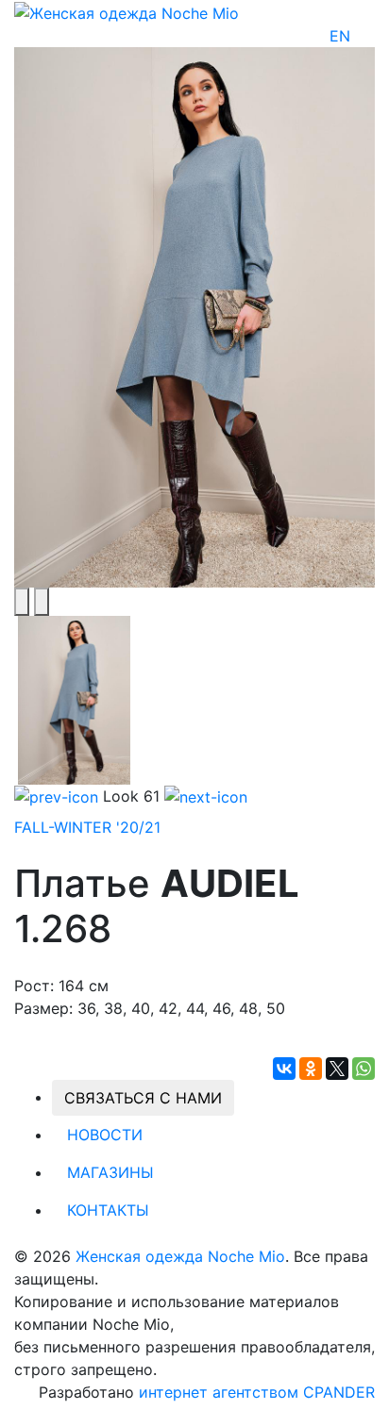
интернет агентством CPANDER (257, 1392)
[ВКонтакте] (284, 1068)
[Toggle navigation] (362, 36)
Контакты (108, 1210)
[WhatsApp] (363, 1068)
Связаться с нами (143, 1097)
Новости (105, 1134)
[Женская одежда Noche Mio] (126, 11)
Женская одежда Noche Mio (180, 1256)
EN (340, 35)
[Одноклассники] (310, 1068)
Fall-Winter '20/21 (87, 827)
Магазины (110, 1172)
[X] (337, 1068)
